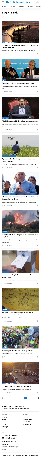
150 (17, 398)
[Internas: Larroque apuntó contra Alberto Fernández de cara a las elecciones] (20, 183)
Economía (12, 42)
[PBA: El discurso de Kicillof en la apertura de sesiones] (20, 108)
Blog (4, 80)
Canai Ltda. (24, 455)
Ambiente (5, 231)
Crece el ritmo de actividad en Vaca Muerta (16, 386)
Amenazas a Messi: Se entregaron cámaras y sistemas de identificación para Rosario (17, 314)
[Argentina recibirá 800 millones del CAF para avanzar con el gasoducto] (20, 32)
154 (34, 398)
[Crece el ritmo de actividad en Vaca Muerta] (20, 373)
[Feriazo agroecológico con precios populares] (20, 337)
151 (21, 398)
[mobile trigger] (3, 2)
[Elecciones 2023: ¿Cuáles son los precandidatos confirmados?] (20, 261)
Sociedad (12, 156)
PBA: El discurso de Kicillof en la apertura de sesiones (20, 121)
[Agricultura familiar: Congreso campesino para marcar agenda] (20, 146)
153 (30, 398)
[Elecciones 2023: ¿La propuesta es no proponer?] (20, 70)
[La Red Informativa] (18, 2)
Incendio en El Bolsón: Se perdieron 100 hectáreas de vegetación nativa (20, 236)
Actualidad (6, 42)
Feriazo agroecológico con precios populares (17, 350)
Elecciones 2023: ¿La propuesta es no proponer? (18, 83)
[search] (32, 2)
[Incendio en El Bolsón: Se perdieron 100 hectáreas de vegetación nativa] (20, 221)
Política (12, 193)
